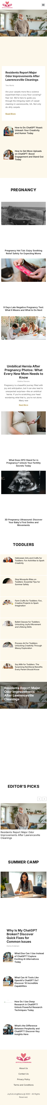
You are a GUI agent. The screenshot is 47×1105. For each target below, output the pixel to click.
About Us (23, 1068)
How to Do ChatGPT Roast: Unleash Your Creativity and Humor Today (29, 130)
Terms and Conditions (24, 1085)
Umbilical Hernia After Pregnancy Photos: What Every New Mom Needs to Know (23, 371)
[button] (43, 5)
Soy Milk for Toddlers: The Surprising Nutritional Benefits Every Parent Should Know (29, 667)
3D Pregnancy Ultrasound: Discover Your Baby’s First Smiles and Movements (23, 522)
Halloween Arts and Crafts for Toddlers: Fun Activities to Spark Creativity (29, 560)
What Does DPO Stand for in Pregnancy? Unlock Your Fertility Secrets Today (23, 463)
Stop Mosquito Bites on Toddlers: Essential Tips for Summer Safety (27, 582)
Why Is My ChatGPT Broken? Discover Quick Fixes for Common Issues (22, 935)
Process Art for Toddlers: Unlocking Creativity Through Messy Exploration (28, 645)
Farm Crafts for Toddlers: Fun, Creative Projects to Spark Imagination (28, 603)
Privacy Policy (23, 1079)
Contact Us (23, 1074)
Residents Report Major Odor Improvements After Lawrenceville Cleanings (22, 76)
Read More (10, 114)
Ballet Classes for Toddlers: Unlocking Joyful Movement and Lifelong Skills (28, 624)
